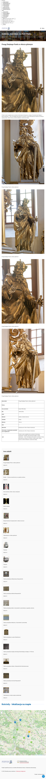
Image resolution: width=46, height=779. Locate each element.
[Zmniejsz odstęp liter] (2, 22)
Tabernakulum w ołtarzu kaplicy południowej (12, 695)
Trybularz (5, 549)
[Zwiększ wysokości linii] (13, 21)
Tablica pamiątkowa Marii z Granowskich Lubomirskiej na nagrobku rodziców (18, 608)
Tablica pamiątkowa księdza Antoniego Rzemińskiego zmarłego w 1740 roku (18, 651)
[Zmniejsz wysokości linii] (2, 21)
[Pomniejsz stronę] (2, 18)
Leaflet (36, 754)
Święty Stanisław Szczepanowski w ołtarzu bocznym (13, 520)
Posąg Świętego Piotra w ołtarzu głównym (11, 462)
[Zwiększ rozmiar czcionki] (11, 20)
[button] (42, 28)
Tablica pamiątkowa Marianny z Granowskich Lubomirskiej (15, 622)
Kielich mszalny (6, 506)
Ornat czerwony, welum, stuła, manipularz (11, 491)
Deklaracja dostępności (20, 771)
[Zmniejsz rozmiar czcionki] (2, 20)
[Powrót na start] (6, 28)
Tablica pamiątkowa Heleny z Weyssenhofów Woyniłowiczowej (15, 666)
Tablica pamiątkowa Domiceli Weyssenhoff (12, 680)
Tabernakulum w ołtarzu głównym (10, 535)
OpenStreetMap (40, 754)
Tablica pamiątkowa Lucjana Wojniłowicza (11, 637)
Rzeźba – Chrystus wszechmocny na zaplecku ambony (14, 477)
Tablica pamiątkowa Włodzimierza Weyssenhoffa (13, 579)
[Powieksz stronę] (15, 18)
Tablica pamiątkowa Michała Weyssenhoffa (12, 593)
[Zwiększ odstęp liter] (12, 22)
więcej (4, 465)
